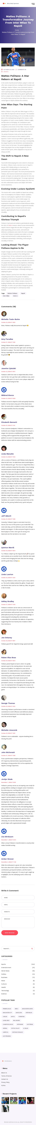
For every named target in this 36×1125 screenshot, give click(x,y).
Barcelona (19, 1012)
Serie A (10, 225)
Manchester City (7, 1012)
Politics (3, 974)
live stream (30, 1024)
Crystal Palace (15, 1028)
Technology (5, 990)
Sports (6, 71)
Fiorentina (22, 1016)
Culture (4, 984)
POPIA (3, 1085)
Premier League (7, 1008)
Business (4, 977)
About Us (4, 1073)
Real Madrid (16, 1020)
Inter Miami (20, 1024)
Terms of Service (6, 1076)
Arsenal (5, 1028)
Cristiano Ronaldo (17, 1032)
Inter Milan (6, 296)
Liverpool (5, 1032)
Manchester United (27, 1008)
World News (5, 971)
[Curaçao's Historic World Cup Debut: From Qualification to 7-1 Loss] (22, 1100)
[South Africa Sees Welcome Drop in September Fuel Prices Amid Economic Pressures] (5, 1108)
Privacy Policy (5, 1082)
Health (3, 987)
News (3, 980)
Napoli (23, 293)
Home (17, 30)
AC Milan (25, 1028)
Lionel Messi (6, 1020)
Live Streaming (7, 1036)
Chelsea (5, 1016)
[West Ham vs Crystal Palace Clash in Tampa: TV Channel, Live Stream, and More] (13, 1100)
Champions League (8, 1024)
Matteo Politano (12, 293)
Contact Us (4, 1079)
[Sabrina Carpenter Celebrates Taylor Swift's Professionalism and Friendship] (30, 1100)
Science (4, 994)
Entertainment (6, 967)
